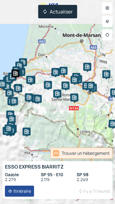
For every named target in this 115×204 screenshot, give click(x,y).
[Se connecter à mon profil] (107, 7)
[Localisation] (107, 34)
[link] (81, 153)
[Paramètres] (107, 21)
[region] (57, 102)
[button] (15, 73)
